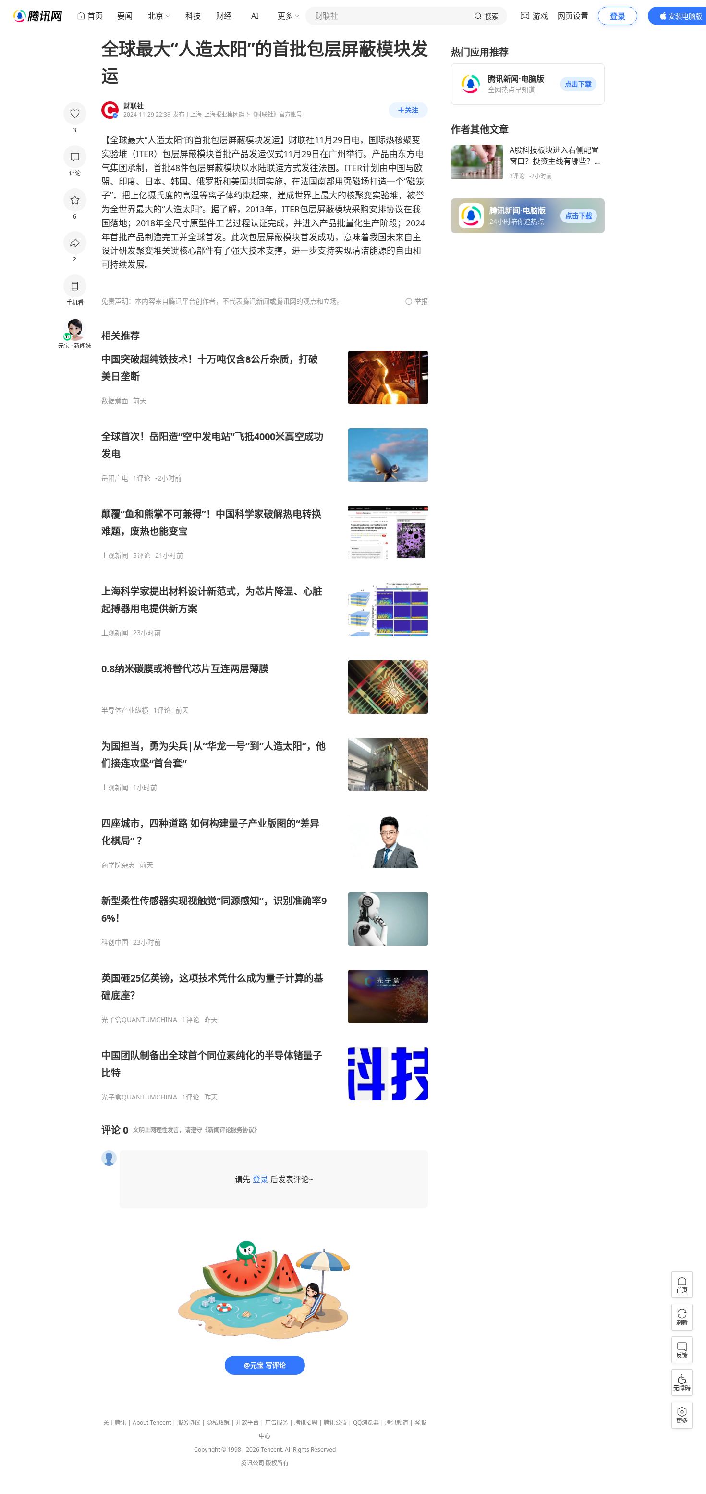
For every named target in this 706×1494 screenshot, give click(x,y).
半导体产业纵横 (124, 710)
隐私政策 (218, 1423)
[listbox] (264, 715)
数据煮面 (114, 400)
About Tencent (152, 1423)
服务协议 (188, 1423)
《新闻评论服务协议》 (231, 1130)
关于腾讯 (114, 1423)
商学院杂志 (118, 865)
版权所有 (277, 1463)
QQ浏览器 (366, 1423)
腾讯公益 (335, 1423)
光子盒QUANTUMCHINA (139, 1019)
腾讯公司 (252, 1463)
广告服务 (276, 1423)
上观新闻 (114, 555)
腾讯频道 (396, 1423)
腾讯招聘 (305, 1423)
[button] (578, 84)
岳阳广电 (114, 478)
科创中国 (114, 942)
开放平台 (247, 1423)
